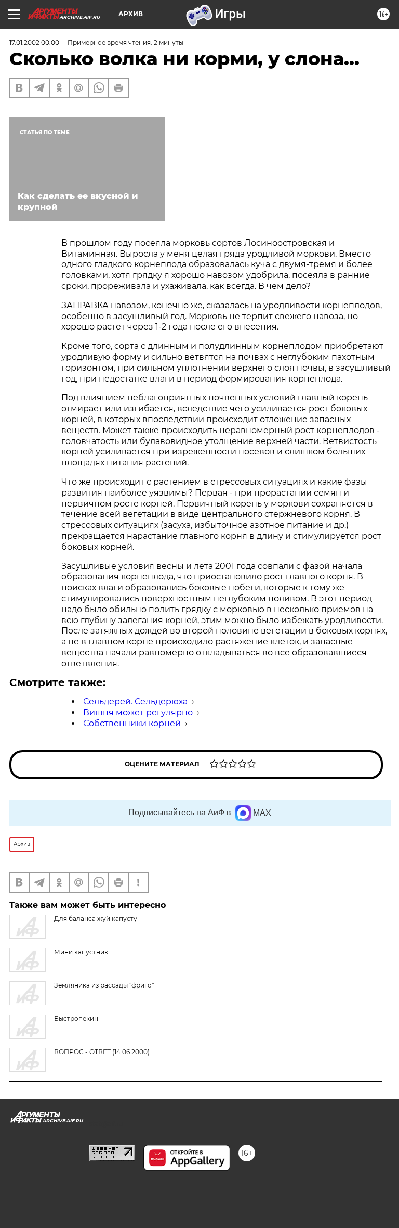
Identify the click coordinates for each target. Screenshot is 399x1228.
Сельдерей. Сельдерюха (135, 701)
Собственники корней (132, 723)
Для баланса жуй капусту (95, 918)
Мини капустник (81, 952)
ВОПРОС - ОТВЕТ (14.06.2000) (102, 1052)
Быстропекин (76, 1018)
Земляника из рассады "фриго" (104, 985)
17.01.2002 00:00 (34, 42)
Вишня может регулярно (138, 712)
